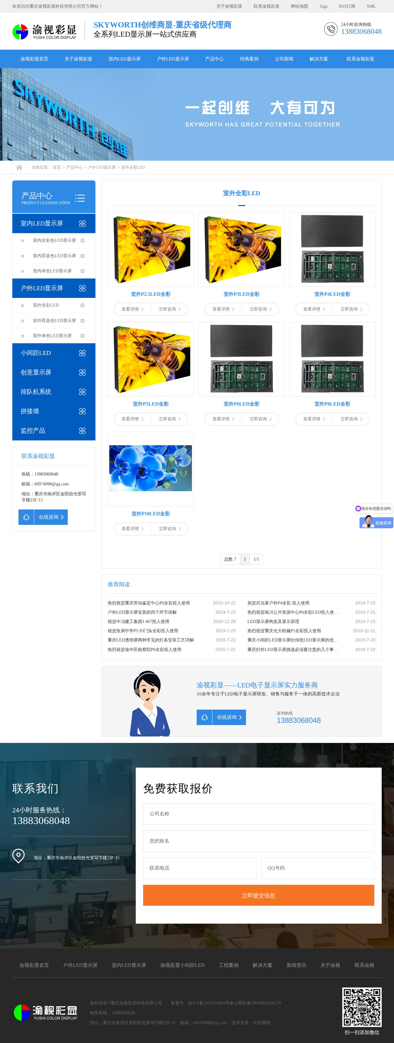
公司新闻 (284, 58)
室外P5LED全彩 (151, 403)
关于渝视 (330, 965)
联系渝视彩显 (266, 6)
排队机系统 (36, 391)
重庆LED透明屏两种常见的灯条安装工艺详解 (151, 640)
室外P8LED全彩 (332, 403)
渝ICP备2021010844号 (208, 1003)
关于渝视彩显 (229, 6)
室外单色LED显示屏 (52, 335)
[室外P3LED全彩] (242, 249)
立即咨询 (167, 309)
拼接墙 (30, 411)
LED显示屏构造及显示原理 (273, 621)
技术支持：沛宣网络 (250, 1022)
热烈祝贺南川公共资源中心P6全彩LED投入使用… (293, 612)
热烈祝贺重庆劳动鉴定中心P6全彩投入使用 (149, 603)
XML (371, 6)
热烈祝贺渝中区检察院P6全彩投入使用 (144, 649)
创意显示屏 (36, 372)
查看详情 (130, 309)
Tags (324, 6)
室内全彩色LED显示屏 (54, 240)
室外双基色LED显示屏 (54, 320)
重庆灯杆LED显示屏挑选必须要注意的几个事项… (293, 649)
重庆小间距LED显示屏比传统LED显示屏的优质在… (293, 640)
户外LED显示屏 (173, 58)
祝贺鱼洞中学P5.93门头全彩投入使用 (143, 631)
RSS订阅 (347, 6)
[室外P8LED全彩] (332, 359)
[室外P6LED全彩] (242, 359)
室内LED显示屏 (125, 58)
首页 (57, 167)
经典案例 (249, 58)
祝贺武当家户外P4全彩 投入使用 (278, 603)
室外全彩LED (133, 167)
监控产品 (33, 430)
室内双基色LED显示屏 (54, 256)
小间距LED (36, 352)
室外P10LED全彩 (151, 513)
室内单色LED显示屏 (52, 271)
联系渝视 (364, 965)
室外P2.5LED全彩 (151, 294)
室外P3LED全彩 (241, 294)
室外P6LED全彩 (241, 403)
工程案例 (229, 965)
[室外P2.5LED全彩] (151, 249)
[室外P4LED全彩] (332, 249)
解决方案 (319, 58)
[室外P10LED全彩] (151, 469)
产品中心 (214, 58)
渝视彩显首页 (34, 58)
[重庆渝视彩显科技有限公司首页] (19, 167)
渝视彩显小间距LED (182, 965)
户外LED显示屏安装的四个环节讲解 (142, 612)
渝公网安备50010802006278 (255, 1003)
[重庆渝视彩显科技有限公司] (45, 31)
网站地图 (299, 6)
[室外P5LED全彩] (151, 359)
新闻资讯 (296, 965)
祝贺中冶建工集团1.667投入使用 (138, 621)
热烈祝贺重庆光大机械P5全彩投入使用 (284, 631)
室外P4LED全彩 (332, 294)
